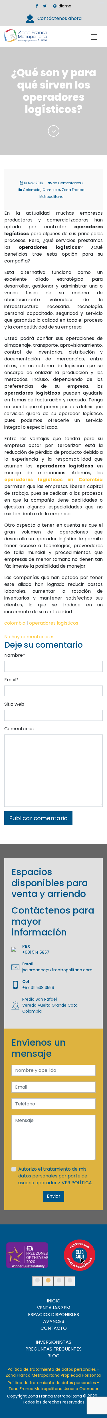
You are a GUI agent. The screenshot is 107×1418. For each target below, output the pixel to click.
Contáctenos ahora (59, 18)
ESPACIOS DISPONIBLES (53, 1314)
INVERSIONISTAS (53, 1342)
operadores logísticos (53, 623)
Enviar (53, 1196)
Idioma (63, 6)
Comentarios (19, 728)
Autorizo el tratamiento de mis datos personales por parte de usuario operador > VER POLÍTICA (55, 1176)
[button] (37, 1281)
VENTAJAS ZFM (53, 1307)
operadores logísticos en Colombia (53, 479)
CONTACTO (54, 1328)
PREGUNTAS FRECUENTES (53, 1349)
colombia (14, 623)
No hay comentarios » (28, 636)
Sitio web (14, 704)
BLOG (53, 1356)
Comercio (51, 189)
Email (11, 679)
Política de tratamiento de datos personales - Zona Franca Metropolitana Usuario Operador (53, 1386)
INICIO (53, 1301)
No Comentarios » (68, 182)
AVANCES (53, 1321)
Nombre (14, 655)
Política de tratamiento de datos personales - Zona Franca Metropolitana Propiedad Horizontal (54, 1372)
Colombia (32, 189)
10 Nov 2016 (33, 182)
